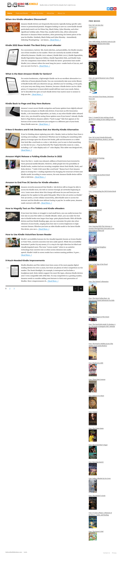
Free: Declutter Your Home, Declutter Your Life (101, 98)
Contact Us (106, 553)
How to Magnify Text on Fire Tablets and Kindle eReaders (35, 208)
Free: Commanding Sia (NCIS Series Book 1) (102, 192)
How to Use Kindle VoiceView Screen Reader (28, 234)
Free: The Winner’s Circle (97, 496)
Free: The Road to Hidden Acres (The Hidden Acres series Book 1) (101, 345)
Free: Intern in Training (96, 158)
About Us (61, 13)
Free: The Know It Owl (96, 531)
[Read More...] (55, 40)
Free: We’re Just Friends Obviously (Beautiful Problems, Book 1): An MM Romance (101, 139)
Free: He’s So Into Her (96, 25)
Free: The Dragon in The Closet (99, 317)
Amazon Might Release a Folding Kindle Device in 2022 (34, 156)
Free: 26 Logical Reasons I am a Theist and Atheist (101, 79)
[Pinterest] (114, 8)
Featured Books (22, 13)
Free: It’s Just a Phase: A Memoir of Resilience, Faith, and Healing (100, 514)
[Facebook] (111, 8)
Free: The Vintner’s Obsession (98, 281)
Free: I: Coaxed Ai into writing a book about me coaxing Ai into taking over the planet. (102, 120)
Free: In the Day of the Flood (98, 264)
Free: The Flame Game (96, 428)
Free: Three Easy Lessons (97, 379)
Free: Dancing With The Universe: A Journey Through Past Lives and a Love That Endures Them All (101, 228)
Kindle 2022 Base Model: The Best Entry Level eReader (33, 45)
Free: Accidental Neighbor (97, 247)
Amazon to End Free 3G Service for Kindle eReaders (32, 182)
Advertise (50, 13)
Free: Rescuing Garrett (96, 462)
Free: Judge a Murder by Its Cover (100, 478)
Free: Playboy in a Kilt (96, 363)
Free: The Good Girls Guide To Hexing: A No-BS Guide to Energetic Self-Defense (102, 325)
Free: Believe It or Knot (96, 396)
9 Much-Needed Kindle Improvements (25, 260)
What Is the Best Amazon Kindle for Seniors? (29, 74)
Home (9, 13)
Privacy (114, 553)
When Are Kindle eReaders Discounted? (26, 19)
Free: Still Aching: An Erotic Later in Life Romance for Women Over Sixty (102, 43)
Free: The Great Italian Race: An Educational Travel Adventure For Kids (101, 299)
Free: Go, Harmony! (95, 210)
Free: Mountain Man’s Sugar (98, 445)
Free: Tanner (93, 412)
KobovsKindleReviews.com (14, 552)
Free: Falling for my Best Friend (99, 175)
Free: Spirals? (93, 61)
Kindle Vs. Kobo (37, 13)
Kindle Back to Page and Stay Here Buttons (28, 103)
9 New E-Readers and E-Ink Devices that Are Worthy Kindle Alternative (42, 129)
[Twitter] (108, 8)
